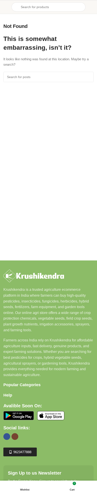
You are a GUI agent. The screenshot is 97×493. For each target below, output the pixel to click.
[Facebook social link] (6, 436)
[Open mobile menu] (5, 6)
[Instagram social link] (15, 436)
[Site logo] (48, 2)
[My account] (92, 6)
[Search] (88, 77)
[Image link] (33, 276)
